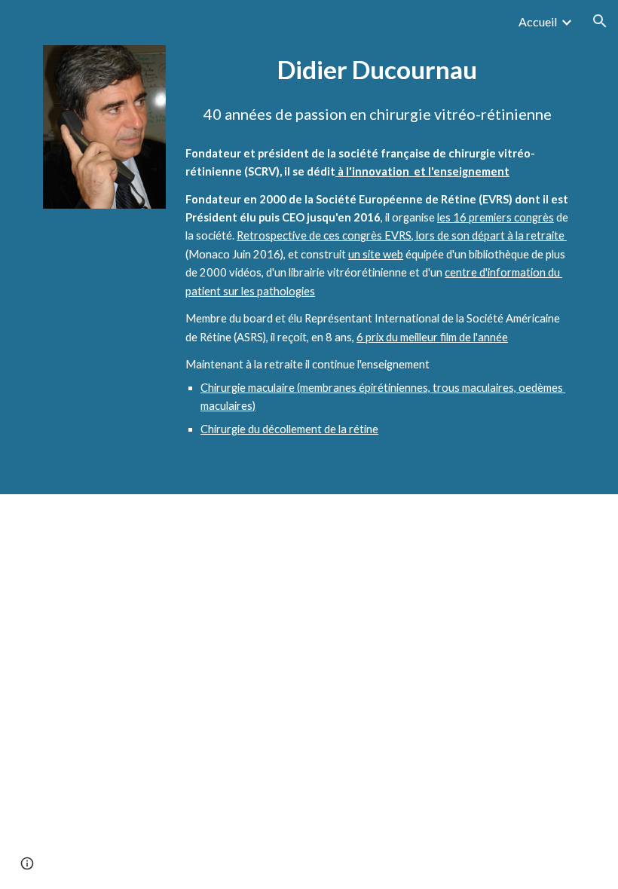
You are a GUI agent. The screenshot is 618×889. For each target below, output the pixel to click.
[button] (600, 21)
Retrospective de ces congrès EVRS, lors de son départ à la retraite (402, 235)
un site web (375, 254)
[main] (377, 69)
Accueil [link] (538, 21)
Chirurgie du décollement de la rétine (289, 429)
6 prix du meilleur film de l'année (432, 337)
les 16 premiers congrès (495, 217)
